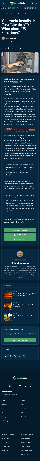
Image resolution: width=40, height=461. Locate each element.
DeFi (2, 408)
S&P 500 (23, 425)
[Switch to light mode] (37, 3)
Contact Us (4, 450)
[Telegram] (19, 356)
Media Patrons (5, 442)
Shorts (23, 421)
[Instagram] (15, 356)
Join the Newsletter (20, 340)
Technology (4, 421)
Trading (3, 417)
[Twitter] (24, 356)
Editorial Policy (5, 446)
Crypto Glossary (25, 446)
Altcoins (3, 413)
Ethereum (4, 404)
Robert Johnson (20, 263)
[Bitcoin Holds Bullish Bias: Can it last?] (8, 317)
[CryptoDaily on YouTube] (20, 48)
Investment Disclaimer (27, 442)
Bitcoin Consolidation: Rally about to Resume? (24, 306)
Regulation (24, 417)
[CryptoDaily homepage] (18, 3)
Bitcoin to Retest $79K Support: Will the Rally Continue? (24, 295)
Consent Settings (26, 430)
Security (23, 408)
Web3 (22, 404)
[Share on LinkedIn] (16, 48)
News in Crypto (25, 454)
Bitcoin (15, 82)
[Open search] (32, 3)
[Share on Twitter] (12, 48)
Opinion (23, 400)
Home (3, 14)
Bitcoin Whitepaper (26, 438)
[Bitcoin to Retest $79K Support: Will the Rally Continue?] (8, 295)
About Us (4, 430)
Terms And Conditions (7, 434)
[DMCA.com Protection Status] (7, 391)
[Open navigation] (3, 3)
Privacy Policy (5, 438)
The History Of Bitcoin (27, 434)
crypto (19, 104)
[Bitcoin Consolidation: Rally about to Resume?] (8, 306)
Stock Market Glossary (27, 450)
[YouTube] (6, 356)
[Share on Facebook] (8, 48)
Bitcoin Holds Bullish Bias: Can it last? (23, 317)
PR (22, 413)
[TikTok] (10, 356)
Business (3, 425)
